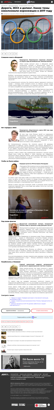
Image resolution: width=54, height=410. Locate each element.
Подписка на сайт (37, 374)
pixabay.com (4, 50)
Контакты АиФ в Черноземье (26, 374)
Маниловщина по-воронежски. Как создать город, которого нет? (28, 117)
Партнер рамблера (30, 404)
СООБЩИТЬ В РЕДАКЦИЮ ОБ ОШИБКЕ (18, 379)
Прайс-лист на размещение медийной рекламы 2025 (22, 377)
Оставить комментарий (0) (42, 310)
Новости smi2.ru (6, 369)
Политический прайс (39, 377)
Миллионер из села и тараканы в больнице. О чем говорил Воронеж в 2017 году (28, 211)
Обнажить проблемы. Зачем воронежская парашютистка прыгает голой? (23, 345)
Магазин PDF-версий (45, 375)
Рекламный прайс (14, 374)
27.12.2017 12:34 (4, 5)
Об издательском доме (15, 375)
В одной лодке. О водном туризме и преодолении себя (19, 349)
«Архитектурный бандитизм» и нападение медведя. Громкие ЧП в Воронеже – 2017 (25, 336)
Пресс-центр (45, 374)
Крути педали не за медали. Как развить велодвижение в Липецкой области (24, 340)
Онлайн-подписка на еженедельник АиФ (31, 375)
